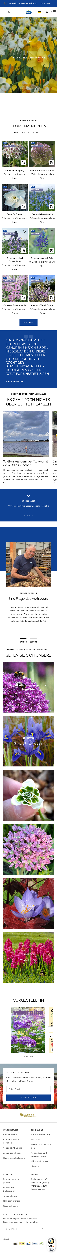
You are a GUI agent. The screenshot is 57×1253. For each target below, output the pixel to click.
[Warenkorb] (52, 12)
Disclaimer (36, 1139)
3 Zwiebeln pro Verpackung (14, 218)
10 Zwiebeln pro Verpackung (42, 262)
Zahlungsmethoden (12, 1153)
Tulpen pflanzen (10, 1196)
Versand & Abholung (12, 1148)
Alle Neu (28, 322)
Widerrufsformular (39, 1161)
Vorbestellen (29, 66)
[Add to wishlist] (24, 144)
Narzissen (38, 133)
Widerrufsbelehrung (40, 1134)
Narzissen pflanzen (12, 1201)
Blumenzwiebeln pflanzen (11, 1181)
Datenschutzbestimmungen (42, 1146)
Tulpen (25, 133)
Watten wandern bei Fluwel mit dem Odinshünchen (25, 463)
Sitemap (35, 1166)
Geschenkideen (10, 1206)
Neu (16, 133)
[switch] (51, 1249)
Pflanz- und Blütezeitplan (9, 1189)
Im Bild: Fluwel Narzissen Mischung (28, 58)
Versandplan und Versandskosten (39, 1155)
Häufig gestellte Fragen (14, 1158)
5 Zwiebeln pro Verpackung (14, 174)
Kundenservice (10, 1134)
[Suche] (9, 12)
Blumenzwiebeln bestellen (11, 1141)
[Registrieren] (40, 1229)
